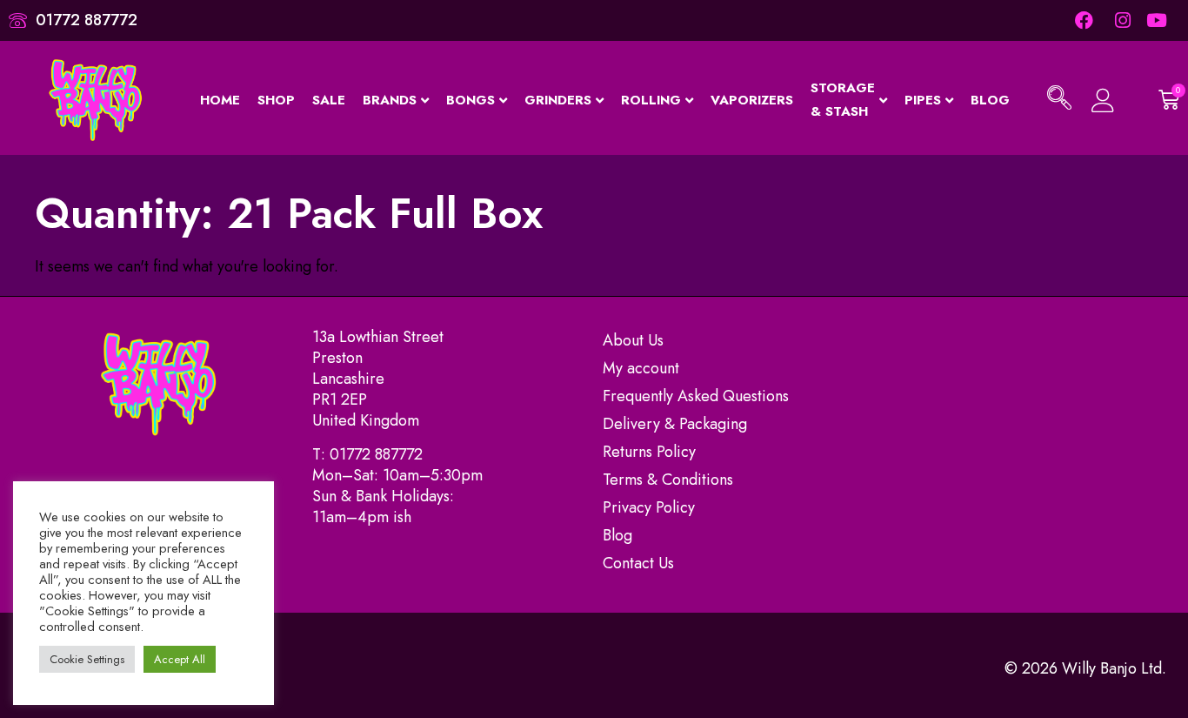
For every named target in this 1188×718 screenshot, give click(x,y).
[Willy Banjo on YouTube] (1158, 20)
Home (220, 100)
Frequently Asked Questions (696, 396)
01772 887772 (376, 454)
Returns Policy (649, 451)
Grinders (557, 100)
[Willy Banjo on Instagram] (1120, 20)
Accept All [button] (179, 659)
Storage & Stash (843, 99)
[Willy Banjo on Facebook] (1084, 20)
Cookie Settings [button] (87, 659)
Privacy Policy (649, 507)
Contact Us (638, 563)
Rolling (651, 100)
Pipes (922, 100)
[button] (1059, 100)
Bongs (470, 100)
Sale (328, 100)
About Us (633, 340)
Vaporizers (752, 100)
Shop (276, 100)
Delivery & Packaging (675, 424)
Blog (990, 100)
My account (641, 368)
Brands (390, 100)
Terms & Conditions (668, 479)
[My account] (1103, 100)
